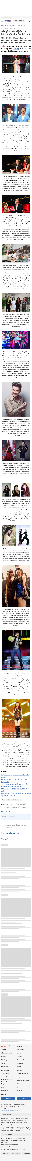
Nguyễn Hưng (15, 807)
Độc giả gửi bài (16, 1153)
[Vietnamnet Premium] (5, 1047)
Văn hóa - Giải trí (8, 25)
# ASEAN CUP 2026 (19, 21)
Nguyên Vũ (25, 807)
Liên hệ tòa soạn (6, 1114)
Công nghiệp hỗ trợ (23, 1073)
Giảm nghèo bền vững (7, 1077)
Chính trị (19, 1046)
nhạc (16, 421)
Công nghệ (20, 1063)
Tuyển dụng (26, 1153)
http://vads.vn (10, 1147)
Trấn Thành (6, 807)
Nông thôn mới (21, 1077)
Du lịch (19, 1067)
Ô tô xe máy (4, 1067)
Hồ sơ (18, 1084)
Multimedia (4, 1090)
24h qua (3, 1094)
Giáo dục (3, 1056)
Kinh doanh (20, 1049)
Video (18, 1087)
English (3, 1084)
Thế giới (19, 1056)
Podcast (19, 1090)
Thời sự (3, 1049)
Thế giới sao (21, 25)
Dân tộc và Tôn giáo (7, 1053)
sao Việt (16, 49)
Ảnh (2, 1087)
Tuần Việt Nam (5, 1073)
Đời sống (4, 1060)
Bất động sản (5, 1070)
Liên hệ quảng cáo (7, 1134)
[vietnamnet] (8, 22)
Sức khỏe (4, 1063)
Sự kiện (24, 1098)
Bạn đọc (19, 1070)
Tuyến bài (8, 1098)
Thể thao (19, 1053)
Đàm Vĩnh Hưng (21, 804)
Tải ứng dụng (6, 1153)
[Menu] (2, 21)
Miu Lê (12, 804)
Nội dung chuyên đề (23, 1080)
